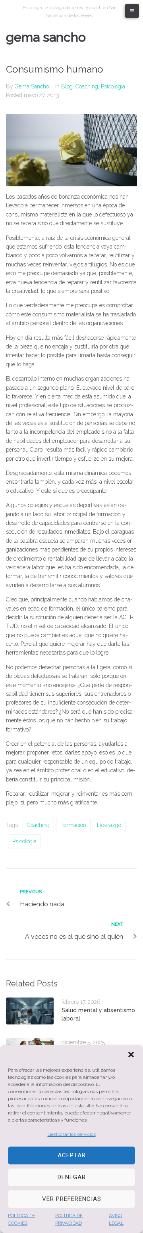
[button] (131, 1055)
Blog (67, 86)
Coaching (86, 86)
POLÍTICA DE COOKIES (21, 1219)
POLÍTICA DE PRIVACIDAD (69, 1219)
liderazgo (109, 825)
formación (73, 825)
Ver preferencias (71, 1198)
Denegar (72, 1177)
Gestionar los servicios (72, 1134)
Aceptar (72, 1155)
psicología (24, 841)
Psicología (113, 86)
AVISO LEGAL (116, 1219)
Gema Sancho (46, 37)
